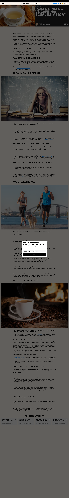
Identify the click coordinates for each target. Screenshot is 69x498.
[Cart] (66, 3)
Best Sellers (23, 3)
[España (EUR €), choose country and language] (62, 3)
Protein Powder (28, 3)
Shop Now (34, 254)
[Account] (64, 3)
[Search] (60, 3)
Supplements (35, 3)
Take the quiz (56, 3)
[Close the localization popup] (47, 241)
